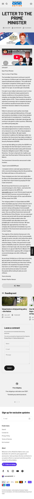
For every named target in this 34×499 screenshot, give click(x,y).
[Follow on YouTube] (17, 471)
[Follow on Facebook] (3, 471)
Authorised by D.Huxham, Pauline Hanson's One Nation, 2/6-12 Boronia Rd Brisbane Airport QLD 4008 (17, 491)
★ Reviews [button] (32, 251)
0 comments (28, 27)
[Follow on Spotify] (22, 471)
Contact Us (5, 432)
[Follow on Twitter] (8, 471)
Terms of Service (17, 338)
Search (4, 429)
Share (18, 285)
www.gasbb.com (7, 192)
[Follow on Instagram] (13, 471)
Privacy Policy (7, 338)
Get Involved (5, 442)
